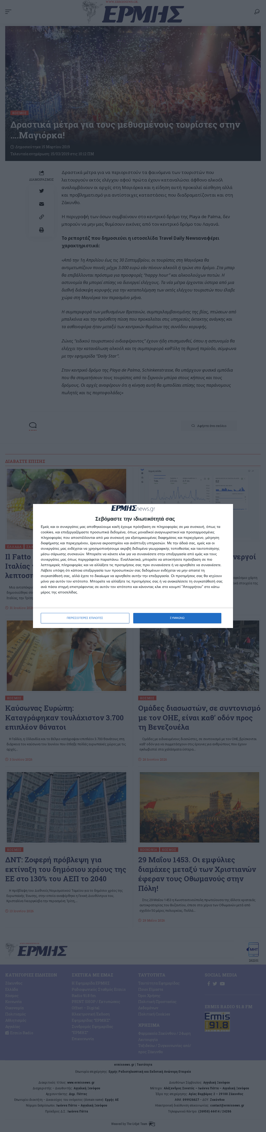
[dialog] (133, 566)
